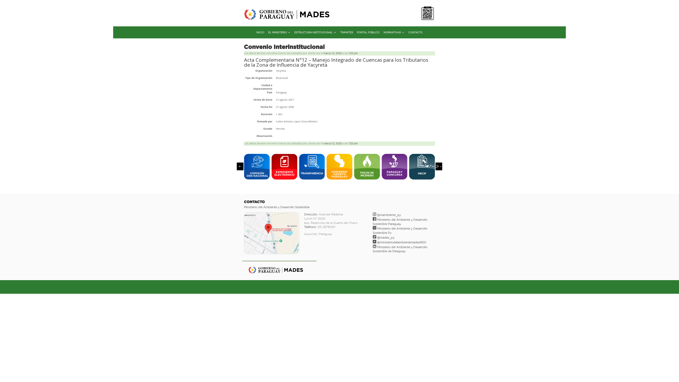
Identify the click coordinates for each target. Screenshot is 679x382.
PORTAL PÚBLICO (368, 32)
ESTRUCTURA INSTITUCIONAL (313, 32)
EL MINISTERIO (277, 32)
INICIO (260, 32)
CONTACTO (415, 32)
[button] (240, 166)
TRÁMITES (346, 32)
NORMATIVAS (392, 32)
